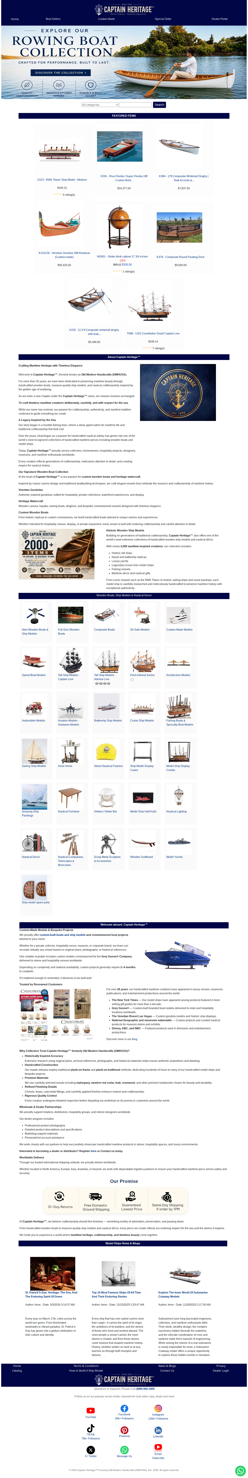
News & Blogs (167, 1366)
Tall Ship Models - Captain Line (68, 677)
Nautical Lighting (176, 811)
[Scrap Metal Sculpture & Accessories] (106, 842)
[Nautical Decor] (34, 842)
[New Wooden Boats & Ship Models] (34, 615)
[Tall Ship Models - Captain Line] (70, 660)
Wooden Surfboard (141, 857)
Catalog (17, 1370)
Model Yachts (174, 857)
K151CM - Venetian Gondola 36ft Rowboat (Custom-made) (64, 255)
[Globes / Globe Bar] (106, 797)
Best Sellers (53, 19)
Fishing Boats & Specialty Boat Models (179, 722)
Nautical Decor (31, 857)
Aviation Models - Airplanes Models (68, 722)
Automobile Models (33, 720)
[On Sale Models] (143, 615)
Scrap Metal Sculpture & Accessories (107, 859)
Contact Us (167, 1370)
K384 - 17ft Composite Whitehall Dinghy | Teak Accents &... (183, 178)
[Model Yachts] (179, 842)
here (94, 1151)
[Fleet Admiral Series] (143, 660)
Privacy (221, 1366)
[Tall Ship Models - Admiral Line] (106, 660)
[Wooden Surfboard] (143, 842)
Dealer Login (221, 1370)
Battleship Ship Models (108, 720)
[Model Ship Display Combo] (179, 751)
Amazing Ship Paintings (30, 813)
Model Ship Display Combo (178, 768)
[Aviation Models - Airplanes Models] (70, 706)
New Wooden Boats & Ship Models (35, 631)
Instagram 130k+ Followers (158, 1416)
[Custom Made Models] (179, 615)
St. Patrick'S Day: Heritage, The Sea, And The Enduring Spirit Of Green (51, 1294)
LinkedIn (158, 1436)
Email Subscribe (158, 1456)
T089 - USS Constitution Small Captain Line (153, 333)
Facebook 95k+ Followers (124, 1416)
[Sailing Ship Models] (34, 751)
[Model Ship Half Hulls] (143, 797)
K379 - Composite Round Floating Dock (180, 257)
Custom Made (106, 19)
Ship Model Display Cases (142, 768)
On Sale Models (139, 629)
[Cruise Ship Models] (143, 706)
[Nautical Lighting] (179, 797)
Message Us (124, 1456)
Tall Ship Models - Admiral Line (105, 677)
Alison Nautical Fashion (108, 766)
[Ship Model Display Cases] (143, 751)
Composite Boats (104, 629)
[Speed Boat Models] (34, 660)
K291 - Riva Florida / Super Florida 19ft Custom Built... (124, 178)
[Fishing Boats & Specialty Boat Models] (179, 706)
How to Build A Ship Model (86, 1370)
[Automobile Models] (34, 706)
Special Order (163, 19)
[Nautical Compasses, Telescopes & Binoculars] (70, 842)
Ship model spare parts (36, 902)
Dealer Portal (220, 19)
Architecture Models (178, 675)
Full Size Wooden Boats (68, 631)
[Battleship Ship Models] (106, 706)
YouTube (90, 1417)
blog (134, 1039)
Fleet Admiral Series (142, 675)
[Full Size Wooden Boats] (70, 615)
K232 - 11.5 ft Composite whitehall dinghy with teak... (94, 332)
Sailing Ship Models (34, 766)
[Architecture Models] (179, 660)
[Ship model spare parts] (34, 887)
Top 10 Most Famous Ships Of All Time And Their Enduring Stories (116, 1294)
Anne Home (65, 766)
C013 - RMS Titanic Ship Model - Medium (62, 179)
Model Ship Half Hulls (143, 811)
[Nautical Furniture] (70, 797)
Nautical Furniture (68, 811)
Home (15, 19)
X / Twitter (91, 1456)
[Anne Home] (70, 751)
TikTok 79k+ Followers (90, 1436)
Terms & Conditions (86, 1366)
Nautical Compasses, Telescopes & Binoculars (71, 861)
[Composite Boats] (106, 615)
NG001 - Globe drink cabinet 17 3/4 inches (122, 256)
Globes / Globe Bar (105, 811)
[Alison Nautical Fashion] (106, 751)
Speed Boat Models (34, 675)
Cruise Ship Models (142, 720)
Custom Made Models (179, 629)
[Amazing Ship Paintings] (34, 797)
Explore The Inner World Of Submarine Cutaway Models (183, 1294)
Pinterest (124, 1436)
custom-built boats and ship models (63, 934)
